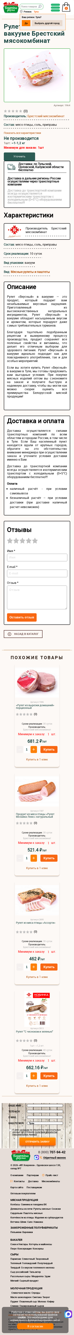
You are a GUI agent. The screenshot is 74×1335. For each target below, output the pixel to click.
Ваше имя (15, 1105)
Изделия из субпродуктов (49, 1217)
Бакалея (16, 1240)
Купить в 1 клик (37, 759)
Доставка (33, 1181)
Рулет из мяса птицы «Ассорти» (35, 922)
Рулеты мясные (42, 1208)
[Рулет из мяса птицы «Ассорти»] (37, 900)
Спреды (35, 1292)
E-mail (13, 1117)
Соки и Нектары (19, 1244)
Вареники (27, 1232)
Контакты (19, 1181)
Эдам (47, 1276)
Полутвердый (45, 1263)
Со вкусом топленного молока (37, 1267)
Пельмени (15, 1232)
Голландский (29, 1263)
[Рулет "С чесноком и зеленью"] (37, 1009)
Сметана (37, 1297)
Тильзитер (35, 1271)
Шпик (23, 1221)
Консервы (38, 1248)
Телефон (14, 1111)
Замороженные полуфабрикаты (34, 1227)
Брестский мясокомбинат (46, 116)
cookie (22, 1317)
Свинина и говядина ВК (34, 1204)
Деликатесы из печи (21, 1208)
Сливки (14, 1305)
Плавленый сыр (28, 1301)
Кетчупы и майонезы (40, 1244)
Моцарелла (37, 1276)
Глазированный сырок (32, 1305)
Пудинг (14, 1301)
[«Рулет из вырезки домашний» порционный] (37, 683)
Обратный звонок (54, 1157)
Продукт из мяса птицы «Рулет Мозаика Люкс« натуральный (35, 815)
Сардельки (16, 1213)
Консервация (24, 1248)
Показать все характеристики (22, 133)
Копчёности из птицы (22, 1217)
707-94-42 (51, 1152)
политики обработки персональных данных (34, 1133)
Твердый (15, 1267)
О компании (16, 1175)
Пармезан (15, 1258)
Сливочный (28, 1258)
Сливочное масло (21, 1292)
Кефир (50, 1301)
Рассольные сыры (20, 1276)
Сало (30, 1221)
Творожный (42, 1258)
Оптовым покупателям (22, 1193)
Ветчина (14, 1221)
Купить (48, 749)
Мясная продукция (24, 1200)
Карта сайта (16, 1187)
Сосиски (56, 1208)
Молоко (42, 1301)
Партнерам (33, 1175)
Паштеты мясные (33, 1213)
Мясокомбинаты (51, 1181)
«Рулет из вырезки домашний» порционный (35, 706)
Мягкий (14, 1280)
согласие (24, 1129)
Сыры (14, 1254)
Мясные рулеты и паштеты (30, 272)
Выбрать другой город (47, 23)
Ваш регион (16, 1123)
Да (26, 23)
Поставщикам (34, 1187)
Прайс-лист (52, 1175)
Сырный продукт (29, 1280)
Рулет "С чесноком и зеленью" (34, 1031)
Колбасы (15, 1204)
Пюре (13, 1248)
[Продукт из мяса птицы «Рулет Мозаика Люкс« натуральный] (37, 792)
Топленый (15, 1263)
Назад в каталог (26, 634)
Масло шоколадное (20, 1297)
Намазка (38, 1221)
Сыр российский (19, 1271)
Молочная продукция (26, 1288)
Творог (46, 1297)
